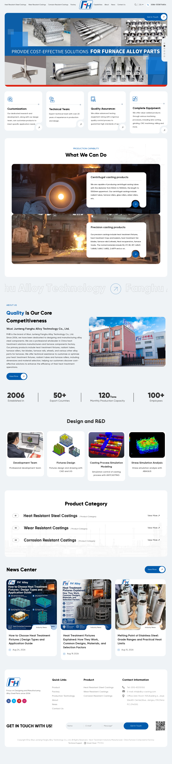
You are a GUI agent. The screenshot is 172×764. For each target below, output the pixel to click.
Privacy (101, 743)
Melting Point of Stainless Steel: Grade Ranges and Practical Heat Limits (85, 639)
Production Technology (63, 696)
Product (56, 687)
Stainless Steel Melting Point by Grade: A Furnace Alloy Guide (138, 637)
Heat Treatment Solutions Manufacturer (106, 740)
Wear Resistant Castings (37, 5)
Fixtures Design (66, 462)
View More (14, 376)
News (113, 5)
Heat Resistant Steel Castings (15, 5)
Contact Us (121, 5)
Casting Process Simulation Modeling (106, 464)
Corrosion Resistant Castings (58, 5)
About (107, 5)
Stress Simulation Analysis (147, 462)
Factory (73, 5)
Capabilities (98, 5)
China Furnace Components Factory (139, 740)
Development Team (25, 462)
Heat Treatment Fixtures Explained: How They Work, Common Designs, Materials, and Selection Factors (30, 641)
